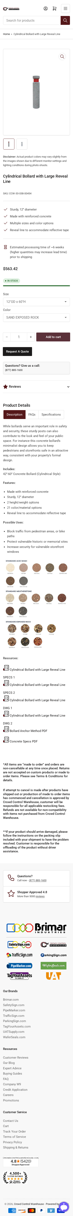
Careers (8, 1095)
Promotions (11, 1100)
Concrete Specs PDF (24, 741)
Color (7, 310)
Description (14, 414)
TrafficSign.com (13, 1016)
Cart (6, 1126)
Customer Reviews (15, 1057)
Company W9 (12, 1084)
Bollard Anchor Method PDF (28, 731)
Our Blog (9, 1063)
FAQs (31, 414)
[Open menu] (65, 8)
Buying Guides (12, 1073)
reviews (40, 896)
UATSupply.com (13, 1032)
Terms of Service (14, 1137)
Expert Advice (12, 1068)
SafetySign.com (13, 1005)
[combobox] (36, 20)
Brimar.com (11, 999)
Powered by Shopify (57, 1203)
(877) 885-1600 (14, 370)
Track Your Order (14, 1131)
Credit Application (15, 1090)
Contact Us (10, 1121)
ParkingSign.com (14, 1021)
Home (6, 34)
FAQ (6, 1079)
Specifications (51, 414)
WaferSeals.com (14, 1037)
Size (6, 294)
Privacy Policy (12, 1142)
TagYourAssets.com (17, 1026)
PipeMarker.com (14, 1010)
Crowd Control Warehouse (29, 1203)
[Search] (65, 20)
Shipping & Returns (15, 1147)
